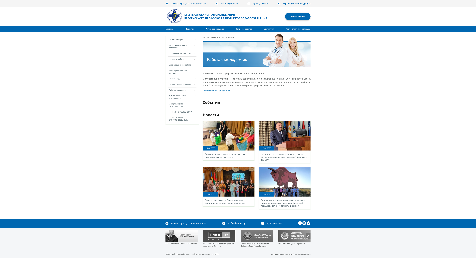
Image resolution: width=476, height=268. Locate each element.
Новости (189, 29)
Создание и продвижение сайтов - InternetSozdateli (291, 254)
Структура (269, 29)
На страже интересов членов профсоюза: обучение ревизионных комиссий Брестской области (284, 157)
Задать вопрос (298, 16)
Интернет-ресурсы (215, 29)
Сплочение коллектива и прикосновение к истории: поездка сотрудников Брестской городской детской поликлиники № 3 (283, 203)
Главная (169, 29)
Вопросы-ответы (244, 29)
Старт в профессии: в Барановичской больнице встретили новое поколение (225, 201)
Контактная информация (298, 29)
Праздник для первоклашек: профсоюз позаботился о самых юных (225, 155)
